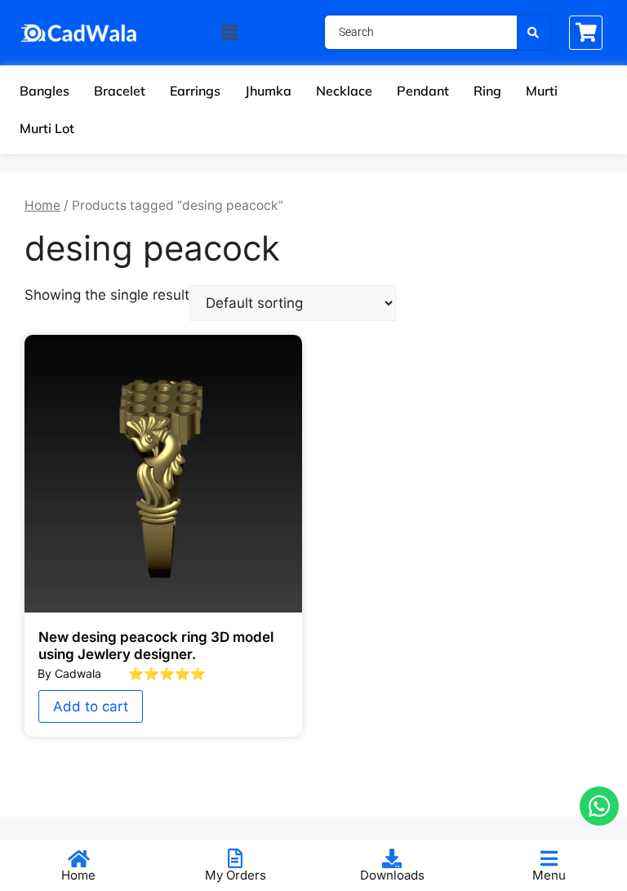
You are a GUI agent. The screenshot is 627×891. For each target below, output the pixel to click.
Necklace (344, 90)
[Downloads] (392, 858)
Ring (487, 90)
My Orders (235, 875)
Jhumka (268, 90)
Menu (549, 875)
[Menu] (548, 858)
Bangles (44, 90)
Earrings (195, 90)
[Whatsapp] (599, 806)
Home (42, 205)
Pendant (423, 90)
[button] (229, 32)
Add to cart (90, 706)
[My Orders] (235, 858)
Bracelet (119, 90)
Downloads (392, 875)
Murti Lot (47, 128)
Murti (542, 90)
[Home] (78, 858)
